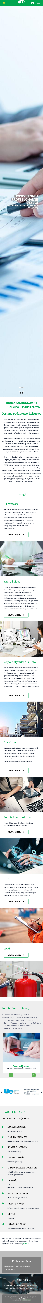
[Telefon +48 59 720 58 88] (32, 3)
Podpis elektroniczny (21, 1066)
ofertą (25, 1244)
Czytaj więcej (15, 535)
